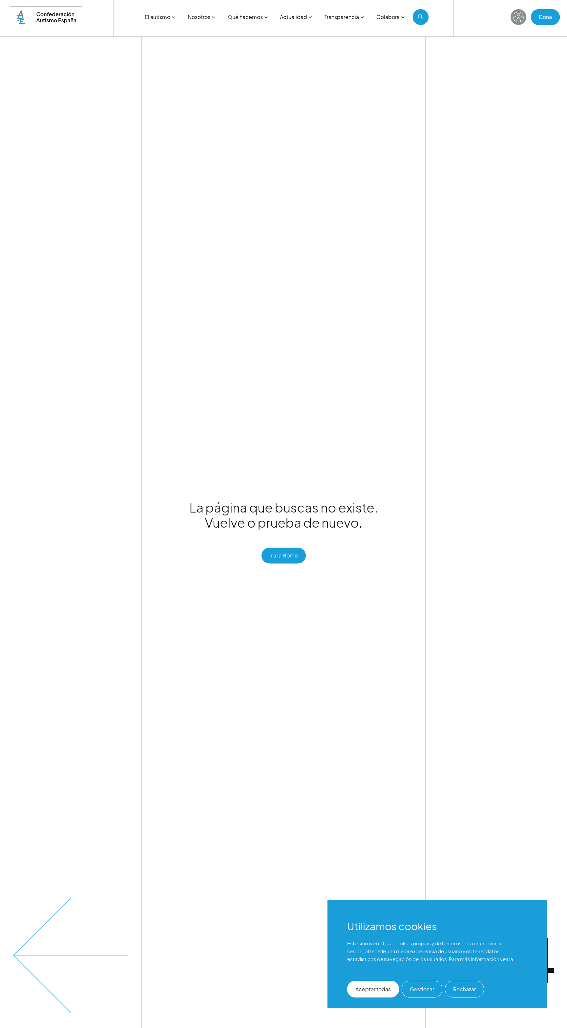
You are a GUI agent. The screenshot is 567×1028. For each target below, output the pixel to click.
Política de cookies (369, 967)
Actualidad (293, 16)
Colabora (388, 16)
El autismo (157, 16)
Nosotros (199, 16)
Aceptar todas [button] (373, 989)
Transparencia (342, 16)
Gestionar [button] (422, 989)
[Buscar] (421, 17)
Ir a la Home (283, 555)
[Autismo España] (46, 17)
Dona (545, 16)
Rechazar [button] (464, 989)
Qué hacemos (245, 16)
